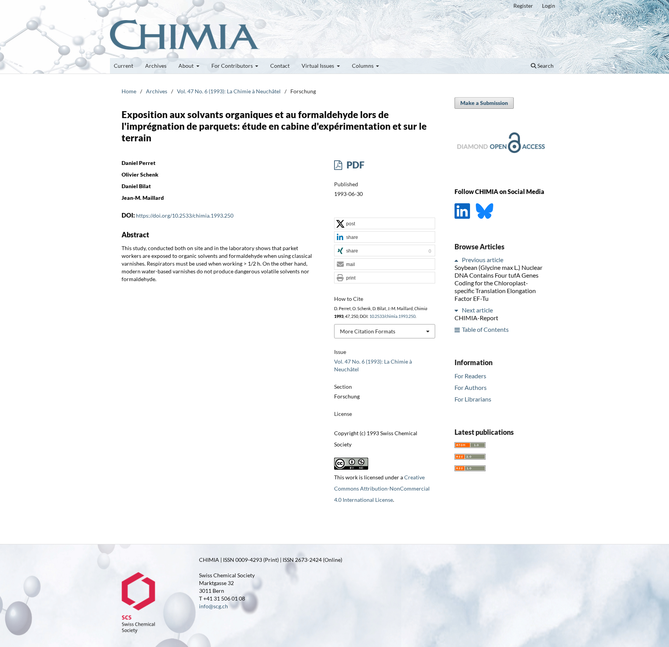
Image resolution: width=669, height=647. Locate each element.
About (186, 65)
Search (545, 65)
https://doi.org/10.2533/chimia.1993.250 (184, 215)
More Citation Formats (367, 331)
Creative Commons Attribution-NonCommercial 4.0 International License (382, 488)
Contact (280, 65)
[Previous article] (458, 260)
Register (523, 5)
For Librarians (473, 399)
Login (548, 5)
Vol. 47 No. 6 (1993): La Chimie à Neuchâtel (229, 91)
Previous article (482, 260)
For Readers (470, 375)
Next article (477, 310)
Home (129, 91)
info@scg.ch (213, 606)
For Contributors (232, 65)
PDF (354, 164)
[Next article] (458, 310)
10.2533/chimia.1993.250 (392, 316)
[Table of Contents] (458, 329)
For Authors (471, 387)
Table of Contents (485, 329)
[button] (384, 224)
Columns (363, 65)
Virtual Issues (318, 65)
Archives (155, 65)
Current (123, 65)
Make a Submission (484, 103)
